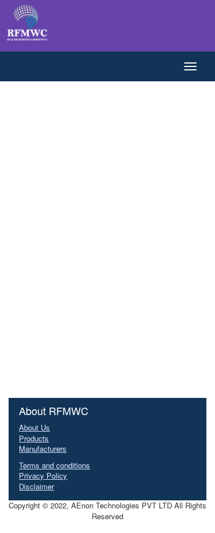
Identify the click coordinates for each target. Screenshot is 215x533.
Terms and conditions (54, 465)
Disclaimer (36, 486)
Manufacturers (43, 448)
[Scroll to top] (197, 527)
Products (34, 438)
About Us (34, 427)
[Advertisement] (107, 201)
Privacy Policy (43, 475)
